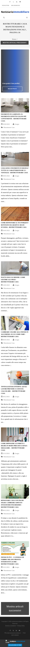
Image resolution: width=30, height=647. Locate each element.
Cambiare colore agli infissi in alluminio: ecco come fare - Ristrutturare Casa (14, 334)
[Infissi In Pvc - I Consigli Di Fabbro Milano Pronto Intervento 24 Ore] (15, 548)
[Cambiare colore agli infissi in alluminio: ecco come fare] (15, 323)
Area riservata (15, 5)
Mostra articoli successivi (15, 608)
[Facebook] (10, 2)
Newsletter (5, 5)
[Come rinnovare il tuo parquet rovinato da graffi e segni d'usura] (15, 214)
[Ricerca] (4, 17)
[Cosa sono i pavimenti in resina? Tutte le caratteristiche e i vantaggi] (15, 159)
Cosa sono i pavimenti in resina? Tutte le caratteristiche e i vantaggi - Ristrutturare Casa (15, 170)
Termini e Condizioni (10, 625)
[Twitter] (13, 2)
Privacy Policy (21, 625)
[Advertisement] (15, 67)
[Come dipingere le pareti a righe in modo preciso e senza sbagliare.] (15, 434)
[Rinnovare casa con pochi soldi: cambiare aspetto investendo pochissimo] (15, 491)
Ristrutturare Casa (8, 127)
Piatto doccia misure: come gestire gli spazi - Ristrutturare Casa (13, 280)
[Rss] (16, 2)
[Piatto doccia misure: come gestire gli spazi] (15, 268)
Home (14, 39)
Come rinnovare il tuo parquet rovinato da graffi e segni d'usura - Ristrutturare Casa (14, 225)
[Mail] (20, 2)
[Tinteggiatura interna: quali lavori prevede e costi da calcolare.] (15, 378)
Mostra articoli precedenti (14, 42)
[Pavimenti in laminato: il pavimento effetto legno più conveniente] (15, 105)
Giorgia (16, 124)
